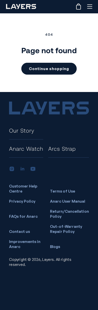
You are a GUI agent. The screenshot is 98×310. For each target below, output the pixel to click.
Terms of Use (62, 191)
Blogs (55, 246)
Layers (48, 259)
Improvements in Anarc (24, 244)
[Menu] (89, 6)
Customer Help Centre (23, 189)
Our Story (21, 130)
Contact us (19, 231)
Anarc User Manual (67, 201)
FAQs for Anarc (23, 216)
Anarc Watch (26, 148)
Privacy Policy (22, 201)
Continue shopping (49, 68)
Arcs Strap (62, 148)
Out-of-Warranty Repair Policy (66, 229)
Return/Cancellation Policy (69, 214)
